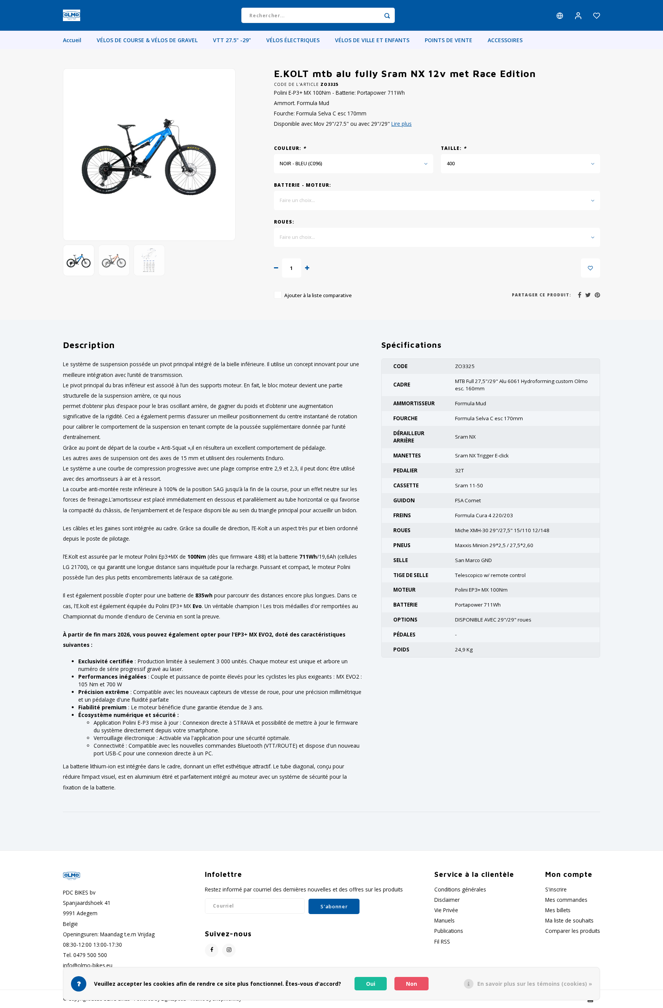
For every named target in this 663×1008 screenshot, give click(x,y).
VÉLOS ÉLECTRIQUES (293, 40)
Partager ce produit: (541, 295)
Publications (448, 930)
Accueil (72, 40)
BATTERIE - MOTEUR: (302, 185)
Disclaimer (447, 899)
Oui (370, 983)
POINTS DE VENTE (448, 40)
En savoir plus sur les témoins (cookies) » (534, 983)
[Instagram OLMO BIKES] (229, 950)
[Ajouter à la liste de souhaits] (590, 268)
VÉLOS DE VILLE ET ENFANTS (372, 40)
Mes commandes (566, 899)
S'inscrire (556, 889)
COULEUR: (290, 148)
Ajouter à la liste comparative (318, 295)
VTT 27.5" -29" (232, 40)
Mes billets (558, 910)
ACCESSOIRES (505, 40)
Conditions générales (460, 889)
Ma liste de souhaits (569, 920)
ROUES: (284, 222)
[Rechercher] (387, 15)
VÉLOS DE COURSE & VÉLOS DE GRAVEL (147, 40)
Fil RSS (442, 941)
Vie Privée (446, 910)
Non (411, 983)
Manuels (444, 920)
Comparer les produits (572, 930)
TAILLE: (453, 148)
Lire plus (401, 123)
